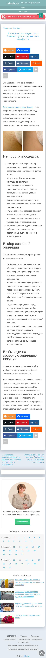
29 (20, 560)
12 (32, 541)
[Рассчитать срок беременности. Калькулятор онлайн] (23, 17)
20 (16, 551)
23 (35, 551)
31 (33, 560)
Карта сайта (24, 642)
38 (35, 564)
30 (26, 560)
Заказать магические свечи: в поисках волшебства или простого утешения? (11, 460)
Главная (7, 28)
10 (19, 541)
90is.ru (26, 656)
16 (33, 547)
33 (4, 564)
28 (14, 560)
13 (14, 547)
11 (25, 541)
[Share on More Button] (35, 69)
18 (4, 551)
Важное (16, 28)
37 (28, 564)
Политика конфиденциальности (30, 639)
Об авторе (23, 636)
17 (39, 547)
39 (4, 568)
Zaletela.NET (13, 3)
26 (16, 554)
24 (4, 554)
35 (16, 564)
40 (10, 568)
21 (22, 551)
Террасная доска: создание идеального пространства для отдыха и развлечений (27, 594)
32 (39, 560)
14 (20, 547)
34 (10, 564)
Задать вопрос (22, 521)
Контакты (34, 636)
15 (26, 547)
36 (22, 564)
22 (28, 551)
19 (10, 551)
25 (10, 554)
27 (22, 554)
